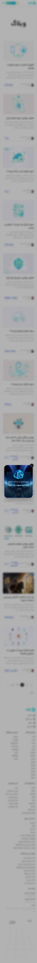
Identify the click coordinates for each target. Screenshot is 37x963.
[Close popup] (32, 465)
